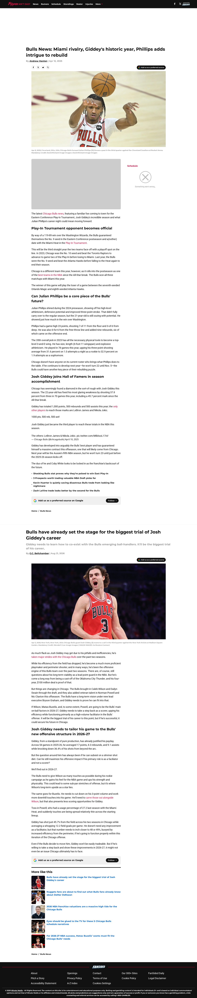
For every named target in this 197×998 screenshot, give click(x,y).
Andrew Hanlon (38, 61)
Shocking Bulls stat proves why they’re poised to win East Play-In (70, 473)
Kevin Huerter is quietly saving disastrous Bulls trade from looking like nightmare (73, 484)
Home (34, 511)
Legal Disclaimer (157, 978)
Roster (79, 4)
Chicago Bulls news (53, 213)
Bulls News (45, 511)
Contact (97, 973)
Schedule (56, 4)
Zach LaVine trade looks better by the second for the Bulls (66, 490)
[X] (180, 4)
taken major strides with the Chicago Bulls (53, 656)
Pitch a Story (37, 978)
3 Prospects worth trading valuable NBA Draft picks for (64, 478)
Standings (69, 4)
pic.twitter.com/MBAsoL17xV (92, 435)
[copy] (48, 67)
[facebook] (174, 4)
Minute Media (17, 990)
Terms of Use (100, 978)
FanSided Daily (156, 973)
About (34, 973)
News (35, 4)
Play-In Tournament (76, 242)
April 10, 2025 (72, 439)
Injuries (89, 4)
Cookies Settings (102, 983)
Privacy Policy (74, 978)
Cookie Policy (129, 978)
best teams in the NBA (50, 275)
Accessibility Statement (43, 983)
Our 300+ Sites (129, 973)
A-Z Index (72, 983)
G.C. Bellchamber (39, 553)
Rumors (45, 4)
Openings (72, 973)
